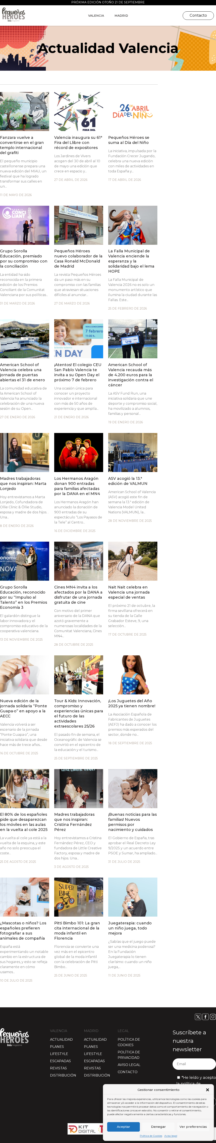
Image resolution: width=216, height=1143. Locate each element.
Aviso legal (170, 1135)
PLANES (57, 1047)
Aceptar (123, 1127)
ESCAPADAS (60, 1061)
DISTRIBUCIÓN (63, 1075)
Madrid (121, 16)
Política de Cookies (151, 1135)
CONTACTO (128, 1072)
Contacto (198, 15)
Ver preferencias (193, 1127)
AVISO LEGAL (129, 1065)
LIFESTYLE (59, 1054)
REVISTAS (58, 1068)
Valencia (96, 16)
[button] (207, 1090)
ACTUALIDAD (61, 1039)
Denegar (158, 1127)
